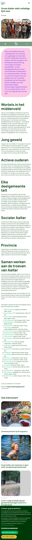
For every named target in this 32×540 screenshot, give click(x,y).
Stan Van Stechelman (10, 361)
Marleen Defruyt (8, 376)
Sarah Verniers (8, 336)
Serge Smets (7, 345)
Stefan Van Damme (9, 334)
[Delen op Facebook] (2, 32)
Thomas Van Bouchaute (10, 331)
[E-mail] (2, 41)
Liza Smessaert (8, 338)
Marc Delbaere (8, 372)
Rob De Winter (8, 349)
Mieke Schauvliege (9, 309)
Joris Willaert (7, 354)
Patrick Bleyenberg (9, 320)
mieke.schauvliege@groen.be (15, 386)
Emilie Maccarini (8, 333)
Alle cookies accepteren (9, 532)
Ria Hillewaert (7, 352)
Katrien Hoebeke (8, 360)
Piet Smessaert (8, 325)
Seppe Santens (8, 313)
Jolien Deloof (7, 327)
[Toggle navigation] (29, 3)
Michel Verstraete (9, 342)
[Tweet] (2, 36)
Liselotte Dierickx (8, 370)
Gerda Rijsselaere (9, 322)
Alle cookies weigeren (8, 537)
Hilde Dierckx (7, 358)
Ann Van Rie (7, 365)
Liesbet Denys (8, 316)
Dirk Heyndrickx (8, 367)
